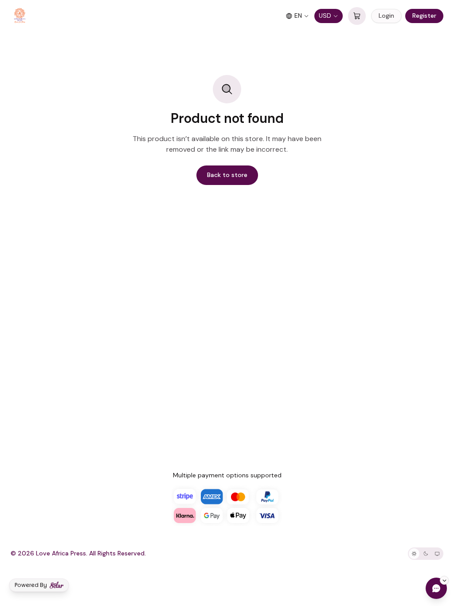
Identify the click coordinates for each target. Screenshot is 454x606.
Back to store (227, 175)
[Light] (414, 553)
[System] (437, 553)
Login (386, 16)
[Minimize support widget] (444, 580)
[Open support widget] (436, 588)
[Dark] (425, 553)
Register (424, 16)
